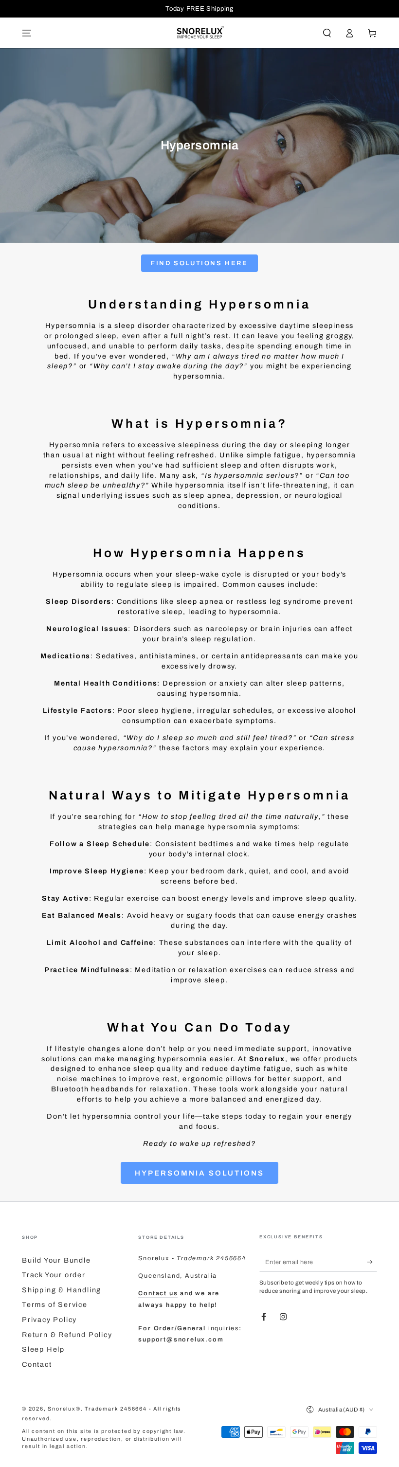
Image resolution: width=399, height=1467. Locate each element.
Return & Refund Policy (67, 1335)
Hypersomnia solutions (199, 1173)
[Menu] (27, 33)
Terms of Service (55, 1304)
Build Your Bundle (56, 1260)
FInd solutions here (199, 263)
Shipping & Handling (61, 1290)
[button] (326, 33)
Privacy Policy (49, 1319)
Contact (37, 1364)
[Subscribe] (372, 1262)
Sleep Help (43, 1349)
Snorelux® (64, 1409)
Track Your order (54, 1275)
